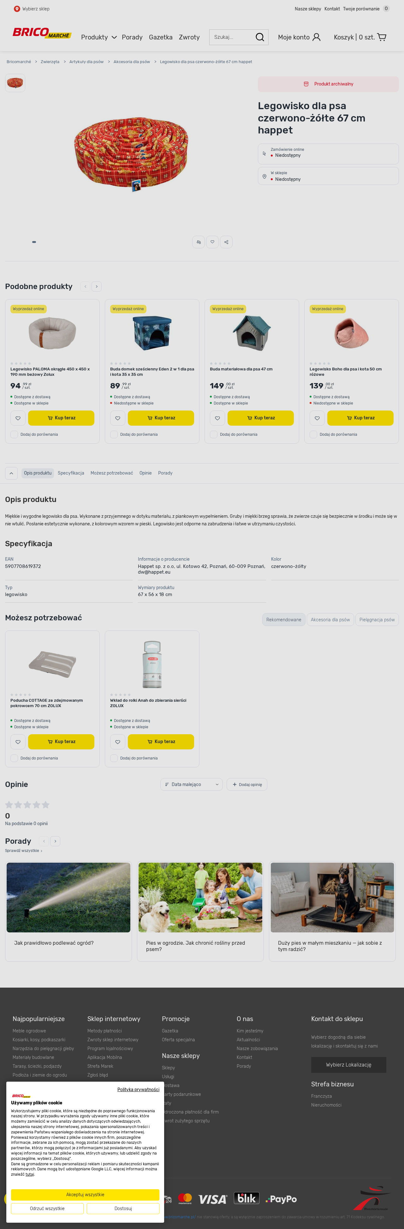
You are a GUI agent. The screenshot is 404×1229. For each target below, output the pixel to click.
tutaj (30, 1174)
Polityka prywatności (138, 1089)
